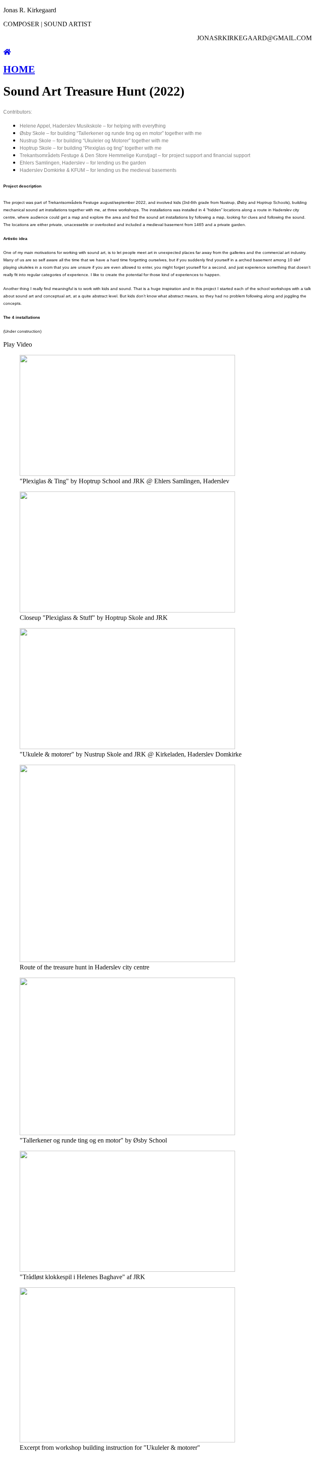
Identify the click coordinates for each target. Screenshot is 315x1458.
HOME (19, 69)
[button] (157, 344)
